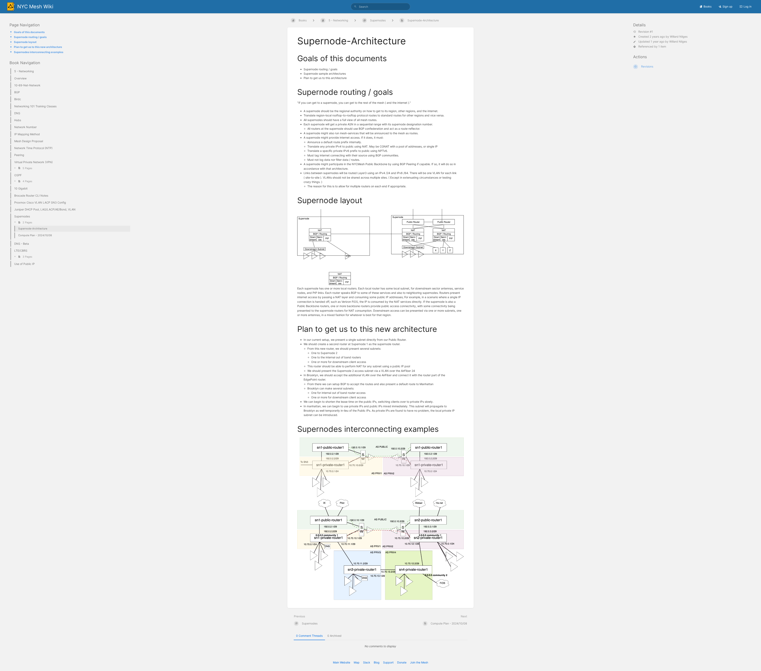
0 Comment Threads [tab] (309, 635)
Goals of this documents (29, 32)
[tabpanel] (380, 646)
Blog (377, 662)
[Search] (355, 6)
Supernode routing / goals (30, 37)
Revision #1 (645, 31)
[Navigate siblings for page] (392, 20)
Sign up (727, 6)
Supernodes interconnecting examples (38, 52)
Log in (747, 6)
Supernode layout (25, 42)
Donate (401, 662)
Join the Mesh (419, 662)
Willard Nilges (678, 36)
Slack (366, 662)
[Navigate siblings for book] (313, 20)
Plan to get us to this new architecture (38, 47)
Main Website (341, 662)
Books (707, 6)
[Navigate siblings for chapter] (355, 20)
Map (356, 662)
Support (388, 662)
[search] (380, 6)
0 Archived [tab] (334, 635)
